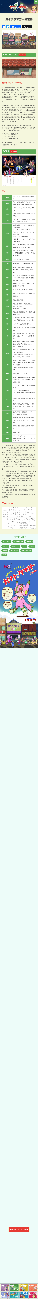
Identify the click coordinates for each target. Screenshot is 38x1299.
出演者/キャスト (15, 546)
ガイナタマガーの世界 (18, 541)
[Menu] (36, 2)
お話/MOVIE (5, 546)
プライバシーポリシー (26, 550)
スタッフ (24, 546)
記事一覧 (5, 550)
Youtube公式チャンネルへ (19, 1229)
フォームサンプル (6, 541)
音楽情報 (32, 546)
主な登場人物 (30, 541)
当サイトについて (14, 550)
